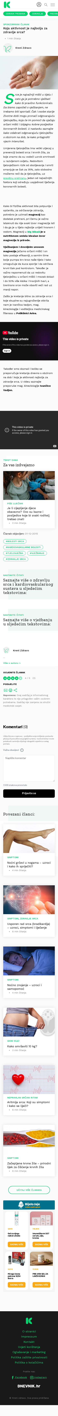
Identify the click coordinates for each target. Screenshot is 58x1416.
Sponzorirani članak (16, 24)
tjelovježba (15, 553)
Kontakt (29, 1341)
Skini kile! (13, 1041)
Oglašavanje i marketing (29, 1352)
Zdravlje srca (29, 918)
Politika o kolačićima (29, 1362)
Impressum (29, 1336)
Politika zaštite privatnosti (29, 1357)
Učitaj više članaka (29, 1190)
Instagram (40, 1377)
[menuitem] (39, 4)
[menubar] (39, 4)
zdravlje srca (17, 559)
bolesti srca (16, 541)
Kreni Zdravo (21, 650)
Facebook (20, 1377)
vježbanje (38, 553)
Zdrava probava (15, 13)
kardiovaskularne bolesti (24, 547)
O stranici (29, 1331)
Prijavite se (29, 793)
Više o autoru (10, 663)
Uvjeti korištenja (29, 1347)
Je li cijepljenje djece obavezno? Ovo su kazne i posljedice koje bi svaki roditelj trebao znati (28, 513)
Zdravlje (37, 13)
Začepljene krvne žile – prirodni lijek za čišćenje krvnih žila (29, 1165)
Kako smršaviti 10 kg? (22, 1046)
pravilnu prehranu (14, 178)
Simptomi (13, 857)
